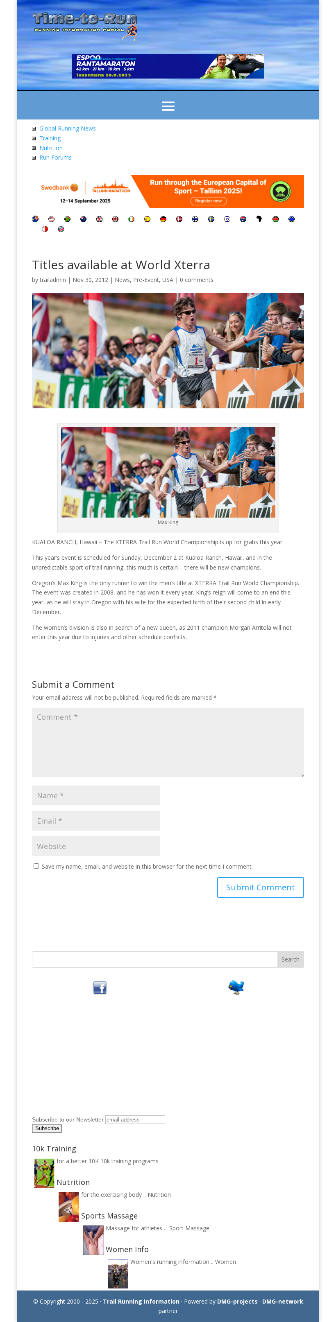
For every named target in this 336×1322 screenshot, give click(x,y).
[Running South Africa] (67, 220)
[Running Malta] (45, 230)
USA (167, 280)
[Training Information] (34, 138)
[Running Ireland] (131, 220)
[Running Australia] (243, 220)
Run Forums (55, 157)
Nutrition (51, 148)
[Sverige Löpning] (211, 220)
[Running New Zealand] (83, 220)
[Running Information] (35, 220)
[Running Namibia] (61, 230)
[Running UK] (99, 220)
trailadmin (53, 280)
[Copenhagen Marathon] (179, 220)
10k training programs (129, 1161)
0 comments (196, 280)
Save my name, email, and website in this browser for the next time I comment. (147, 866)
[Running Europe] (291, 220)
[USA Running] (51, 220)
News (122, 280)
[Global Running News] (34, 128)
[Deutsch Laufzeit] (163, 220)
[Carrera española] (147, 220)
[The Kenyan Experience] (275, 220)
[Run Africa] (259, 220)
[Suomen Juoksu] (195, 220)
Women (225, 1262)
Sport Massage (189, 1228)
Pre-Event (146, 280)
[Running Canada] (115, 220)
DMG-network (282, 1301)
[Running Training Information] (34, 157)
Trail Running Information (141, 1301)
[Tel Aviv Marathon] (227, 220)
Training (50, 138)
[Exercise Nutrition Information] (34, 148)
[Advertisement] (83, 1061)
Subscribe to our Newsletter (68, 1119)
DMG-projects (237, 1301)
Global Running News (67, 128)
